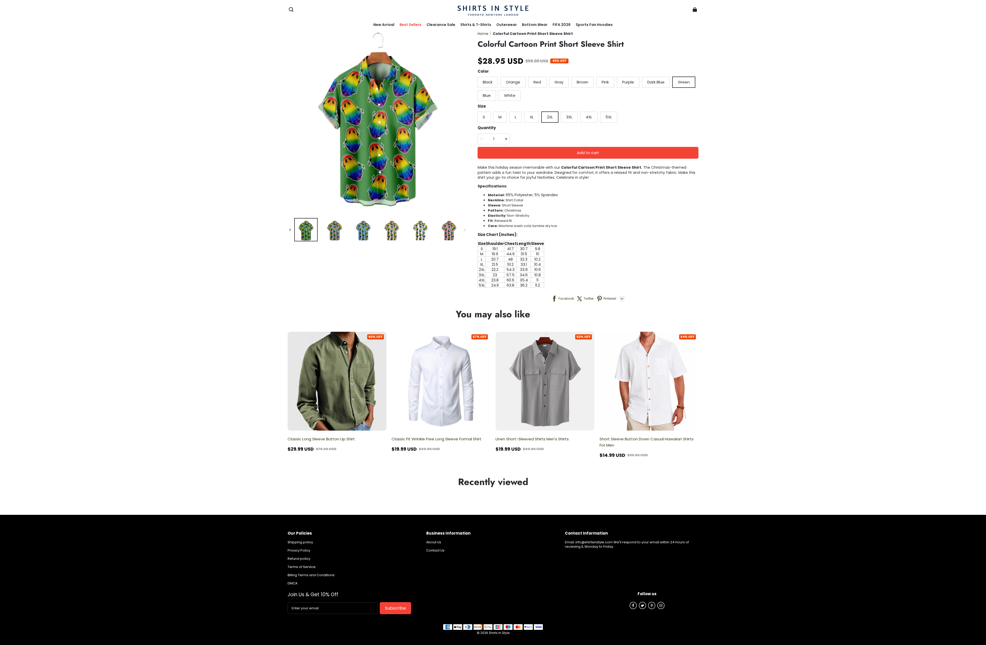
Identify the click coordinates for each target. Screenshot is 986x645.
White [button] (509, 95)
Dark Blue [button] (656, 82)
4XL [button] (589, 117)
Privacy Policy (299, 550)
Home (483, 33)
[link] (475, 25)
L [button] (515, 117)
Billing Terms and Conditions (311, 575)
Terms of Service (302, 567)
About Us (433, 542)
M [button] (499, 117)
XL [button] (532, 117)
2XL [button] (550, 117)
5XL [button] (608, 117)
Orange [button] (513, 82)
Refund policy (299, 559)
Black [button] (487, 82)
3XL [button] (569, 117)
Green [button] (684, 82)
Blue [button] (487, 95)
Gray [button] (558, 82)
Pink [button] (605, 82)
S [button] (484, 117)
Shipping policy (300, 542)
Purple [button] (628, 82)
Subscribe (395, 608)
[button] (291, 9)
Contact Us (435, 550)
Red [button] (537, 82)
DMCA (293, 583)
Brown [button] (582, 82)
